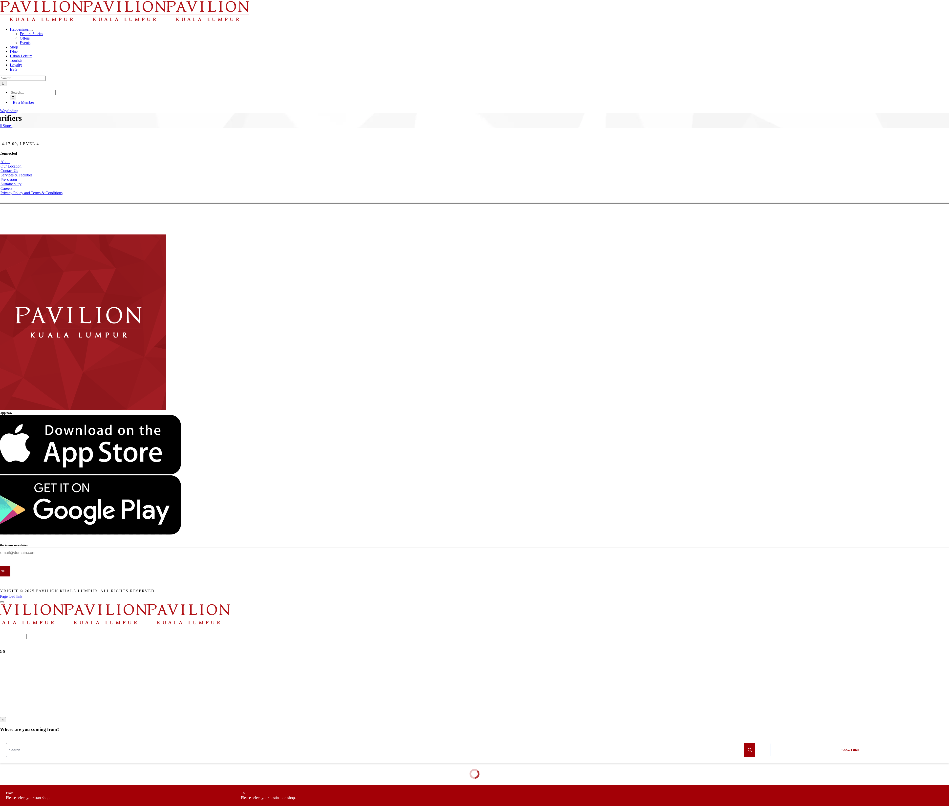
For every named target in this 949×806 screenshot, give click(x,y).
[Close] (2, 602)
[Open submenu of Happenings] (31, 30)
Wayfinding (9, 111)
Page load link (11, 596)
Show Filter (850, 750)
